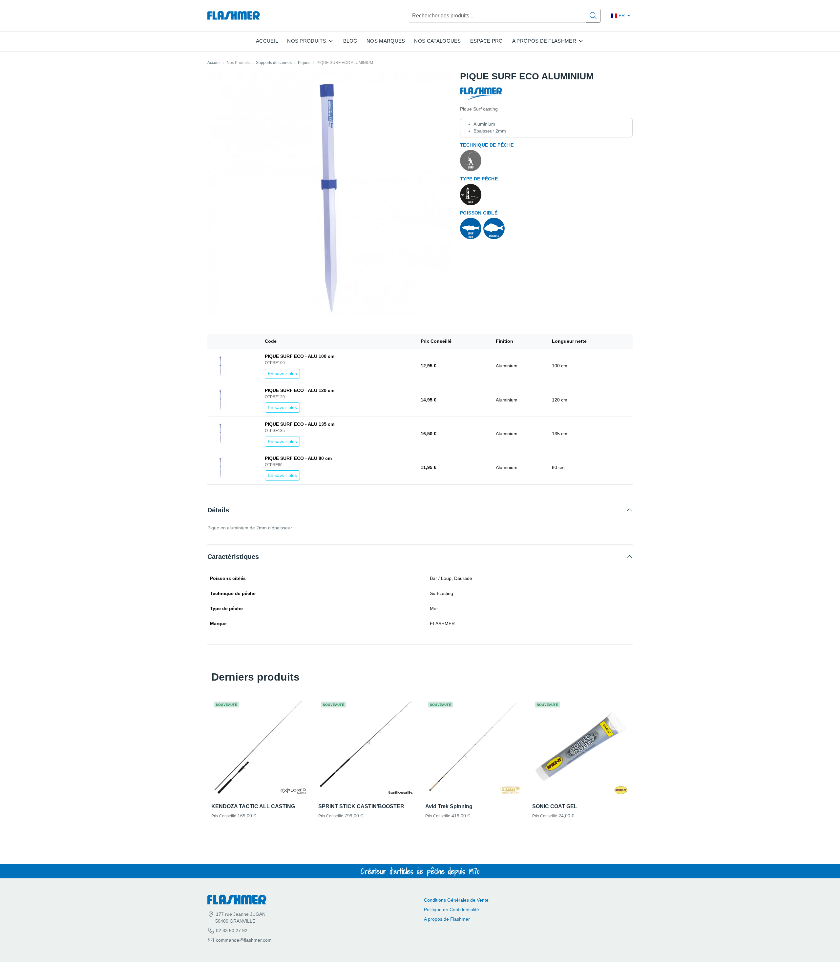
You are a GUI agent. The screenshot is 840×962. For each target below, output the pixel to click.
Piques (304, 62)
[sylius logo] (233, 15)
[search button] (593, 16)
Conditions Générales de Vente (456, 900)
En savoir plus (282, 373)
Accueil (267, 41)
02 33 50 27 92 (231, 930)
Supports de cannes (274, 62)
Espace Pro (486, 41)
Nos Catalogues (437, 41)
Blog (350, 41)
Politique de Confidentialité (451, 909)
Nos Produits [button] (306, 41)
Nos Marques (386, 41)
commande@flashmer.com (244, 940)
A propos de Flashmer (447, 919)
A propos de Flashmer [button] (544, 41)
